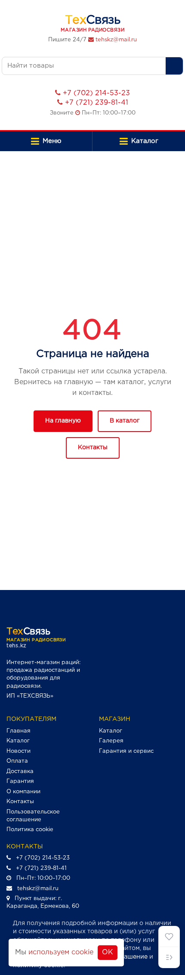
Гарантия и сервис (126, 751)
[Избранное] (169, 936)
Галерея (111, 741)
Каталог (18, 741)
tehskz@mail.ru (116, 39)
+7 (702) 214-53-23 (96, 93)
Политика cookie (29, 829)
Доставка (20, 771)
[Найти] (174, 66)
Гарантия (20, 781)
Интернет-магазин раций (42, 662)
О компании (23, 791)
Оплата (17, 761)
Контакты (93, 447)
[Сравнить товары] (169, 957)
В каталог (124, 420)
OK (107, 952)
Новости (18, 751)
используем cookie (60, 952)
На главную (63, 420)
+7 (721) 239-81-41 (96, 102)
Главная (18, 731)
